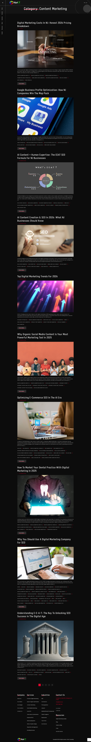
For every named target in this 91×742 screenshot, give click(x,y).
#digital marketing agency (41, 589)
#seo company (20, 603)
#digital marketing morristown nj (24, 527)
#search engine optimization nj (61, 205)
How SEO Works (59, 731)
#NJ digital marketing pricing (52, 77)
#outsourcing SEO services (23, 598)
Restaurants (44, 717)
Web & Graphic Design (32, 724)
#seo (32, 600)
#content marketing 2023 (52, 670)
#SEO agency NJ (44, 600)
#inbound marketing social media (40, 527)
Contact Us (19, 711)
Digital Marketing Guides (61, 718)
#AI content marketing (22, 264)
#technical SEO (50, 603)
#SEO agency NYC (53, 600)
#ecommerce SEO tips (58, 448)
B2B (42, 698)
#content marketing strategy (45, 202)
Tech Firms (43, 720)
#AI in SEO (19, 448)
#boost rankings (30, 586)
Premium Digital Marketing (32, 698)
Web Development (31, 720)
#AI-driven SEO (26, 448)
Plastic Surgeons (45, 714)
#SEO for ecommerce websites (23, 457)
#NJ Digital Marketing (40, 596)
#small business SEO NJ (54, 266)
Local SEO (29, 711)
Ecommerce (44, 724)
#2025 (18, 586)
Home (2, 8)
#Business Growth (39, 586)
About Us (19, 698)
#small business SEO (29, 603)
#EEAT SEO (67, 202)
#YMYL (40, 674)
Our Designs (20, 705)
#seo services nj (44, 266)
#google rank (48, 672)
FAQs (57, 728)
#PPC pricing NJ (20, 80)
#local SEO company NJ (66, 527)
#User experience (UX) (59, 603)
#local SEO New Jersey (41, 264)
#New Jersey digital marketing (38, 77)
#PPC (53, 598)
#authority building (21, 670)
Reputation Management (32, 727)
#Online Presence (59, 596)
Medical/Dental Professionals (47, 711)
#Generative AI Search (21, 593)
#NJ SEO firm (68, 453)
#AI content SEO (31, 264)
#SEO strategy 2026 (21, 207)
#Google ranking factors (58, 672)
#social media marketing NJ (40, 529)
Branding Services (31, 730)
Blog (57, 722)
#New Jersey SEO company (53, 264)
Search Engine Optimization (33, 701)
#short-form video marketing (49, 322)
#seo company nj (21, 529)
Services (2, 13)
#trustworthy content (32, 674)
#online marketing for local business (25, 455)
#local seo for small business (52, 383)
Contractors (44, 701)
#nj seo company (63, 77)
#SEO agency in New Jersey (54, 455)
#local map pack (20, 144)
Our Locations (20, 708)
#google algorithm (32, 593)
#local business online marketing (46, 450)
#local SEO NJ (40, 144)
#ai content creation (21, 202)
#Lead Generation (50, 593)
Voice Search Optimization (32, 714)
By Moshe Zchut (22, 95)
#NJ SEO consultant (21, 266)
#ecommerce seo (48, 448)
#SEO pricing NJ (28, 80)
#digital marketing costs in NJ (37, 75)
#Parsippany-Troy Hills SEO (44, 598)
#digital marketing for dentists (65, 524)
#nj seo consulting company (33, 266)
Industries (2, 18)
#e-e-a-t (31, 672)
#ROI (64, 598)
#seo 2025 (67, 672)
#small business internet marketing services (51, 457)
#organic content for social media (24, 387)
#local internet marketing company (24, 453)
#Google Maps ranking (62, 142)
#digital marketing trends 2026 (35, 319)
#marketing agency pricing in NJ (24, 77)
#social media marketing (40, 603)
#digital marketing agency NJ (23, 75)
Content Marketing (31, 705)
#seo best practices (62, 600)
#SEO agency (37, 600)
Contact (2, 32)
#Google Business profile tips (50, 142)
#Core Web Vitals (21, 589)
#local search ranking (30, 144)
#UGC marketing (20, 324)
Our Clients (19, 701)
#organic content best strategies (56, 385)
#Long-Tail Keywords (66, 593)
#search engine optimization (23, 600)
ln (86, 2)
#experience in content (39, 672)
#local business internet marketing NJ (25, 205)
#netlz (65, 319)
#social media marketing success (41, 387)
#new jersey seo (31, 596)
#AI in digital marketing (33, 202)
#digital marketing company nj (36, 448)
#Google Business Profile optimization (35, 142)
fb (84, 2)
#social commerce (62, 322)
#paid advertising (34, 598)
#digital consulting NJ (58, 202)
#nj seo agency (63, 264)
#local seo (58, 593)
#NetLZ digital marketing (40, 205)
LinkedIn (58, 710)
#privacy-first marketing (36, 322)
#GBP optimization (21, 142)
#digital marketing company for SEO (39, 591)
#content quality (63, 670)
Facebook (58, 708)
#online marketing (50, 596)
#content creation (31, 670)
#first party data (47, 319)
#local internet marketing (54, 527)
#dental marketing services (23, 524)
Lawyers (43, 708)
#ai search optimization (22, 319)
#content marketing (49, 586)
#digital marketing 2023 (22, 672)
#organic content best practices (40, 385)
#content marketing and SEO (61, 586)
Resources (2, 28)
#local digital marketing (57, 319)
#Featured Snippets (61, 591)
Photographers (44, 705)
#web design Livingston (52, 529)
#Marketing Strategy (21, 596)
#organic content (64, 383)
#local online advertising (39, 453)
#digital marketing (30, 589)
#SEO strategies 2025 (35, 457)
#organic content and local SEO (24, 385)
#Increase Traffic (41, 593)
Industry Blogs (59, 725)
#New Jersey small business (50, 144)
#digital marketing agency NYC (37, 383)
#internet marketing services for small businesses (27, 450)
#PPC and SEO (58, 598)
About (2, 23)
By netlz (21, 28)
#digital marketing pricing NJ (51, 75)
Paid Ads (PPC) (30, 717)
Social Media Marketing (32, 708)
